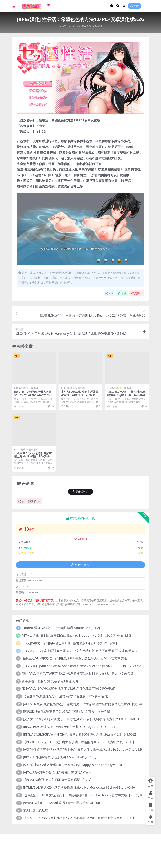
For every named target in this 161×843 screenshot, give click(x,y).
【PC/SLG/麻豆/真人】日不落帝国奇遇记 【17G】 (58, 780)
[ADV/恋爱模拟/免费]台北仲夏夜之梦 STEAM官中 (57, 772)
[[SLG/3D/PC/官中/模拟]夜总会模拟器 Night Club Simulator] (127, 368)
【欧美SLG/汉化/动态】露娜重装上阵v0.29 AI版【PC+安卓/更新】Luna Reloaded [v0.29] (33, 456)
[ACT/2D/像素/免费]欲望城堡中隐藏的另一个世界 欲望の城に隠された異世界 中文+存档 (84, 704)
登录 (136, 6)
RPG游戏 (85, 26)
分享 (110, 293)
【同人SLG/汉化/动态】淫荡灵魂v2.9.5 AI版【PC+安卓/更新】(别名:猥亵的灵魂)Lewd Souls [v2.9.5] (80, 396)
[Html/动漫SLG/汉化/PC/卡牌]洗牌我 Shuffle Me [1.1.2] (61, 628)
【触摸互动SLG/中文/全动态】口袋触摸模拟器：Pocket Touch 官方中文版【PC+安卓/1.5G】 (88, 795)
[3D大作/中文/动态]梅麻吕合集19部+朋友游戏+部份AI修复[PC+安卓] (69, 643)
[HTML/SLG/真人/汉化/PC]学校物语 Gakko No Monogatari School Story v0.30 (79, 787)
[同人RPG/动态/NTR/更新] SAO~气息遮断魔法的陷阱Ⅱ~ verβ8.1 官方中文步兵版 (78, 673)
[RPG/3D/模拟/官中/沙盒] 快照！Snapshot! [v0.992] (59, 757)
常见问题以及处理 (35, 810)
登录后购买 (82, 564)
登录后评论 (82, 491)
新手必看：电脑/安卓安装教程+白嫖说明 (50, 681)
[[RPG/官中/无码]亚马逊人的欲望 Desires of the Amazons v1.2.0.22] (34, 368)
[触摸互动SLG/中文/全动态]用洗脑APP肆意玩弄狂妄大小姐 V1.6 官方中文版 (74, 658)
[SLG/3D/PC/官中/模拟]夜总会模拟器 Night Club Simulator (126, 393)
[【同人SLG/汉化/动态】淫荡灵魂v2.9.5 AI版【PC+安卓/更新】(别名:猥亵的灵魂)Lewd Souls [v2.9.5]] (80, 368)
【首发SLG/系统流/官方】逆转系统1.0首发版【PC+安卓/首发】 (67, 696)
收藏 (124, 293)
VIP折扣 (82, 538)
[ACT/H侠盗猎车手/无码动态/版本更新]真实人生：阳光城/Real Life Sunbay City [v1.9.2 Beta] (88, 749)
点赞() (138, 293)
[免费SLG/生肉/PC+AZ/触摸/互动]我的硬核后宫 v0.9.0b (61, 803)
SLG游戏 (67, 388)
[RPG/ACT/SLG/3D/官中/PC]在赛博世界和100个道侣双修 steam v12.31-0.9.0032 (79, 734)
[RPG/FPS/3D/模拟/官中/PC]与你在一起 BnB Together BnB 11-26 (69, 727)
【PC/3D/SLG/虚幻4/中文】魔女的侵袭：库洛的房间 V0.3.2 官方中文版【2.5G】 (79, 742)
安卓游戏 (97, 26)
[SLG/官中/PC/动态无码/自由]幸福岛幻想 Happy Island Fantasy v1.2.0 (72, 765)
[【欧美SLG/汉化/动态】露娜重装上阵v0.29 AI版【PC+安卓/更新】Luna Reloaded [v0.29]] (34, 429)
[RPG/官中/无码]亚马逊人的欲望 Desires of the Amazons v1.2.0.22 (33, 395)
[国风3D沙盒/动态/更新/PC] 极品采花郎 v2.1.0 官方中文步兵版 (66, 711)
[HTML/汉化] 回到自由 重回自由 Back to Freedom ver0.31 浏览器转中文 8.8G (76, 635)
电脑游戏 (33, 388)
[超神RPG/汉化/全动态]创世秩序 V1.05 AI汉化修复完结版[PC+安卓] (68, 688)
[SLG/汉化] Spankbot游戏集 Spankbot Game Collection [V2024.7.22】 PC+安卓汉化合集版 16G (89, 666)
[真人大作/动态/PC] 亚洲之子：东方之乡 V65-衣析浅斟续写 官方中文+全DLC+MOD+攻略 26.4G (89, 719)
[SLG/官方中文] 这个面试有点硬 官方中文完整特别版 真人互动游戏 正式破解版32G (79, 651)
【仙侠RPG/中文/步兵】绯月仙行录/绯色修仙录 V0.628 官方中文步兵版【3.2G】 (79, 818)
